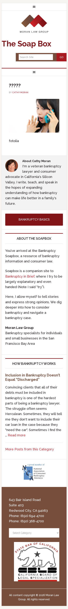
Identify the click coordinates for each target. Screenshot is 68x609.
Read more (17, 435)
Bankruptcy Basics (34, 219)
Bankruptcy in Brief (19, 276)
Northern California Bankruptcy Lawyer (34, 23)
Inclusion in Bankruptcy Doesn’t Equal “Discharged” (32, 377)
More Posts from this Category (29, 449)
